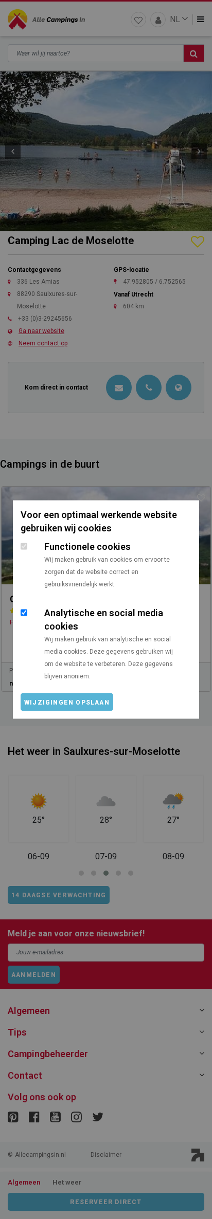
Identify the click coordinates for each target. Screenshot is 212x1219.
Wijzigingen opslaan (67, 702)
